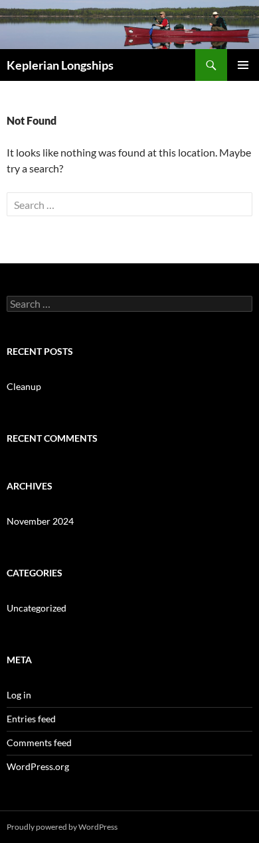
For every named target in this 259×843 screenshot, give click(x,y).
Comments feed (39, 742)
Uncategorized (36, 608)
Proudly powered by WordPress (62, 827)
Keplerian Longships (60, 65)
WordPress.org (38, 766)
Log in (19, 694)
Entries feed (31, 718)
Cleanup (24, 386)
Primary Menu (243, 65)
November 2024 (40, 521)
